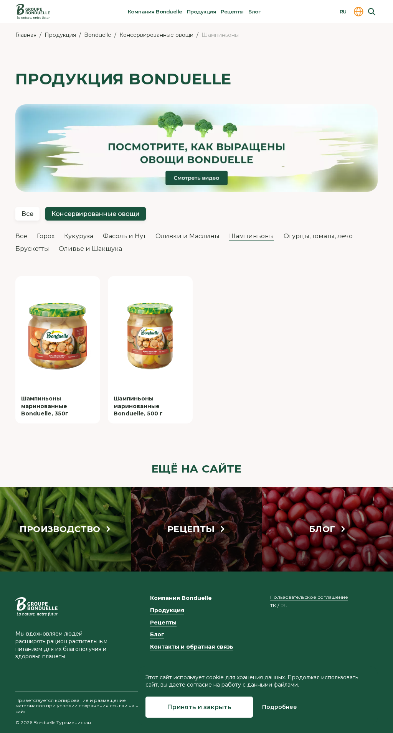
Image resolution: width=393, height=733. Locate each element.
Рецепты (232, 11)
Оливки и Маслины (187, 236)
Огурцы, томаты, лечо (318, 236)
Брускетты (32, 248)
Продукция (201, 11)
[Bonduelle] (36, 607)
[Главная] (32, 11)
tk (273, 605)
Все (27, 213)
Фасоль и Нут (124, 236)
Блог (254, 11)
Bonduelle (97, 34)
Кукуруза (78, 236)
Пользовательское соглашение (309, 597)
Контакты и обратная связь (191, 646)
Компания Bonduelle (155, 11)
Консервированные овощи (156, 34)
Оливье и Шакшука (90, 248)
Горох (45, 236)
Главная (25, 34)
